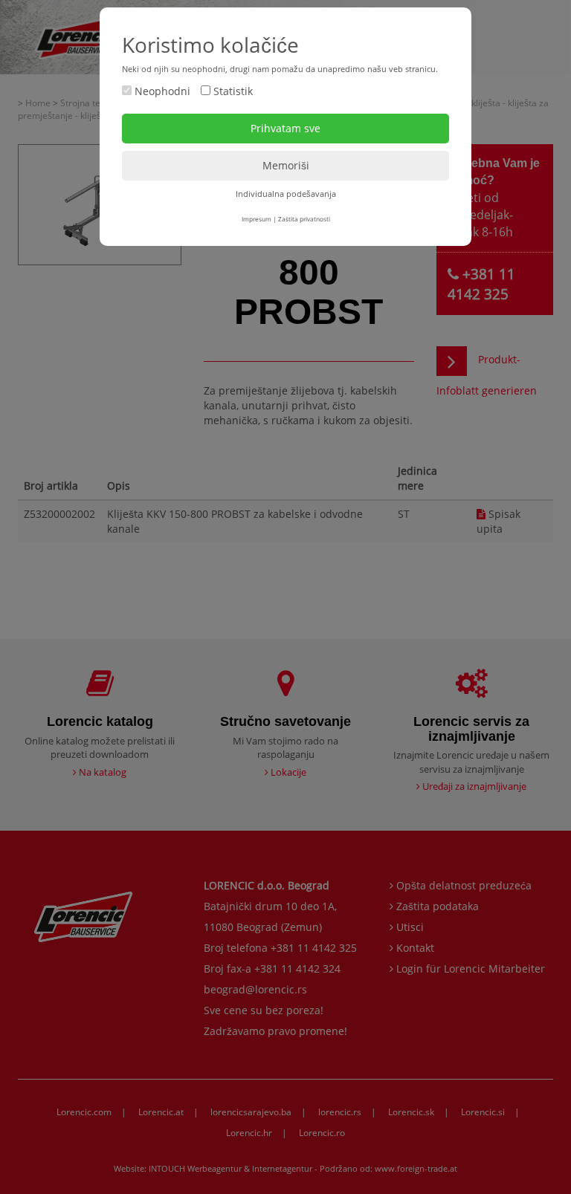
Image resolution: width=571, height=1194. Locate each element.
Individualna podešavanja (286, 193)
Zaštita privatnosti (304, 219)
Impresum (256, 219)
